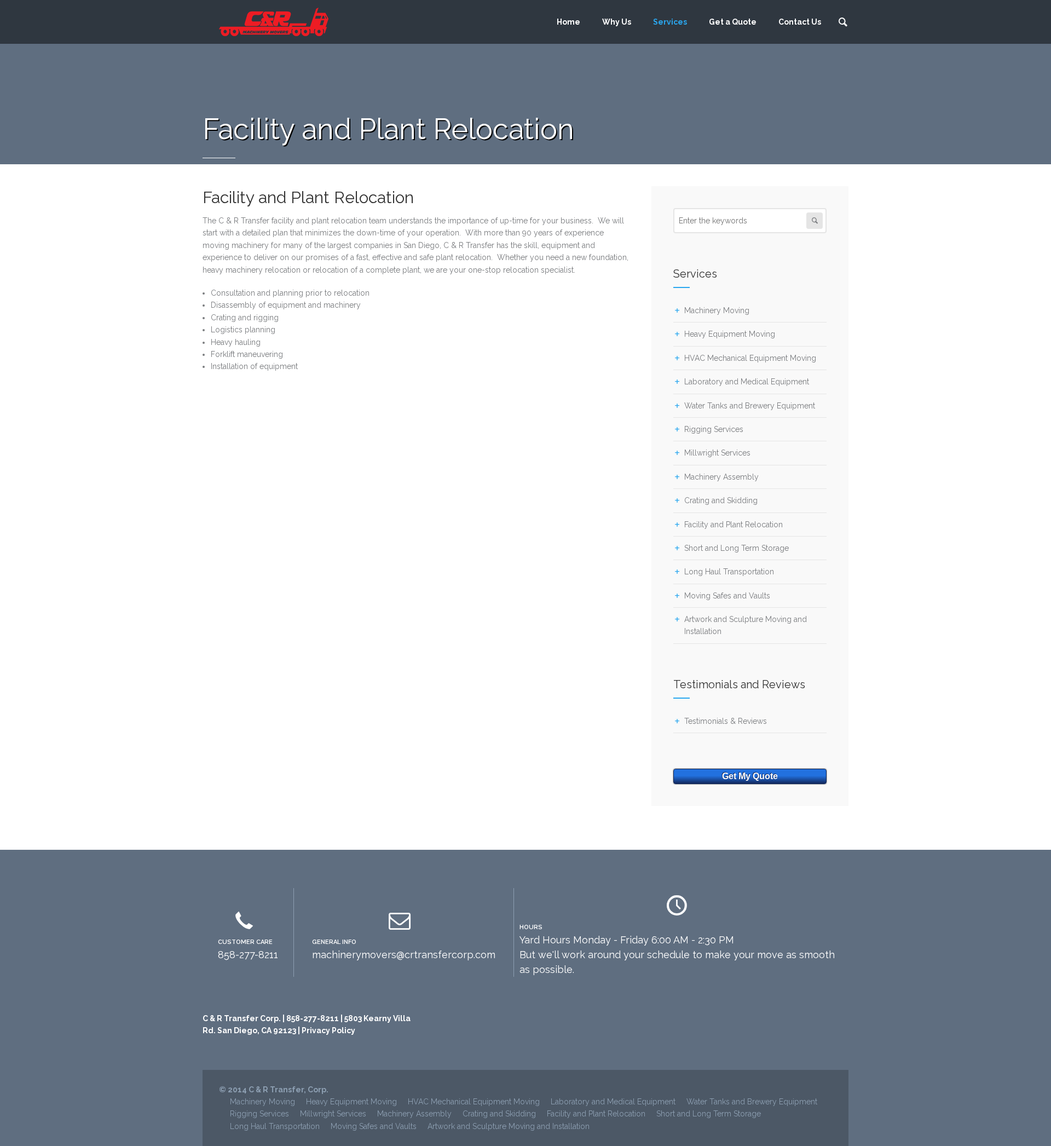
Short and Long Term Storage (736, 548)
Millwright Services (717, 452)
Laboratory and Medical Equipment (746, 381)
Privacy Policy (328, 1030)
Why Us (616, 22)
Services (670, 22)
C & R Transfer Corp (241, 1018)
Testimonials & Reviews (725, 721)
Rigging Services (713, 429)
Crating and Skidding (721, 500)
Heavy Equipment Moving (729, 334)
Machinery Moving (716, 310)
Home (568, 22)
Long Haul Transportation (729, 571)
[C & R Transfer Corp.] (274, 22)
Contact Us (799, 22)
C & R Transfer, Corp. (288, 1089)
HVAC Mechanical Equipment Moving (750, 358)
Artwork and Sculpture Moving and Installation (509, 1126)
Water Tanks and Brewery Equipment (749, 405)
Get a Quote (733, 22)
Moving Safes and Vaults (727, 595)
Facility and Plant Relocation (733, 524)
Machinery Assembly (721, 477)
